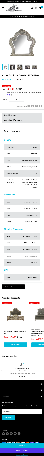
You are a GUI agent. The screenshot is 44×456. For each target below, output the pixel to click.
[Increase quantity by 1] (22, 99)
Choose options (15, 344)
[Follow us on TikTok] (19, 433)
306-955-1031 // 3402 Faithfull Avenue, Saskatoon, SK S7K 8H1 (22, 1)
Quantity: (4, 99)
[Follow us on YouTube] (15, 433)
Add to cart (22, 445)
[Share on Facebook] (28, 106)
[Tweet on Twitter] (36, 106)
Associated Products (13, 120)
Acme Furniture (7, 79)
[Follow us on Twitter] (7, 433)
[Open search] (32, 8)
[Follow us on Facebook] (3, 433)
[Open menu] (3, 8)
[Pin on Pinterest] (32, 106)
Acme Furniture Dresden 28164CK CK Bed (15, 332)
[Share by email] (40, 106)
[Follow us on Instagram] (11, 433)
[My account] (36, 8)
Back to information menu (13, 287)
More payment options (22, 455)
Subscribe (8, 418)
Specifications (10, 115)
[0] (40, 8)
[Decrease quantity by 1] (11, 99)
